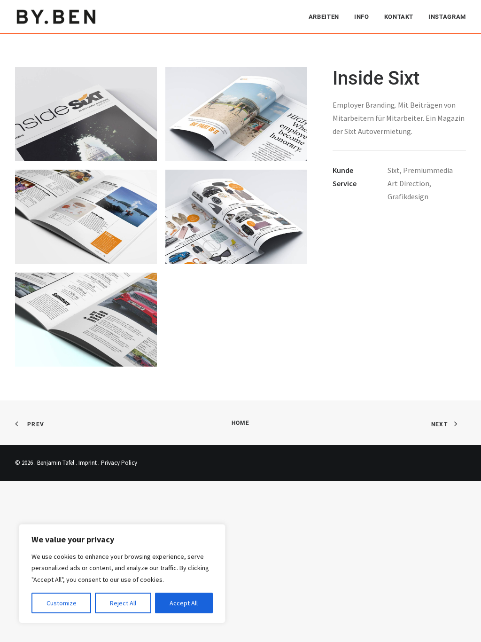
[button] (86, 114)
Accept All (184, 603)
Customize (62, 603)
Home (241, 423)
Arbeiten (324, 16)
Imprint (87, 463)
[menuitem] (327, 16)
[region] (122, 574)
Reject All (123, 603)
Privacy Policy (119, 463)
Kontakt (399, 16)
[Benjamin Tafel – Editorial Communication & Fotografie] (56, 16)
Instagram (447, 16)
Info (361, 16)
